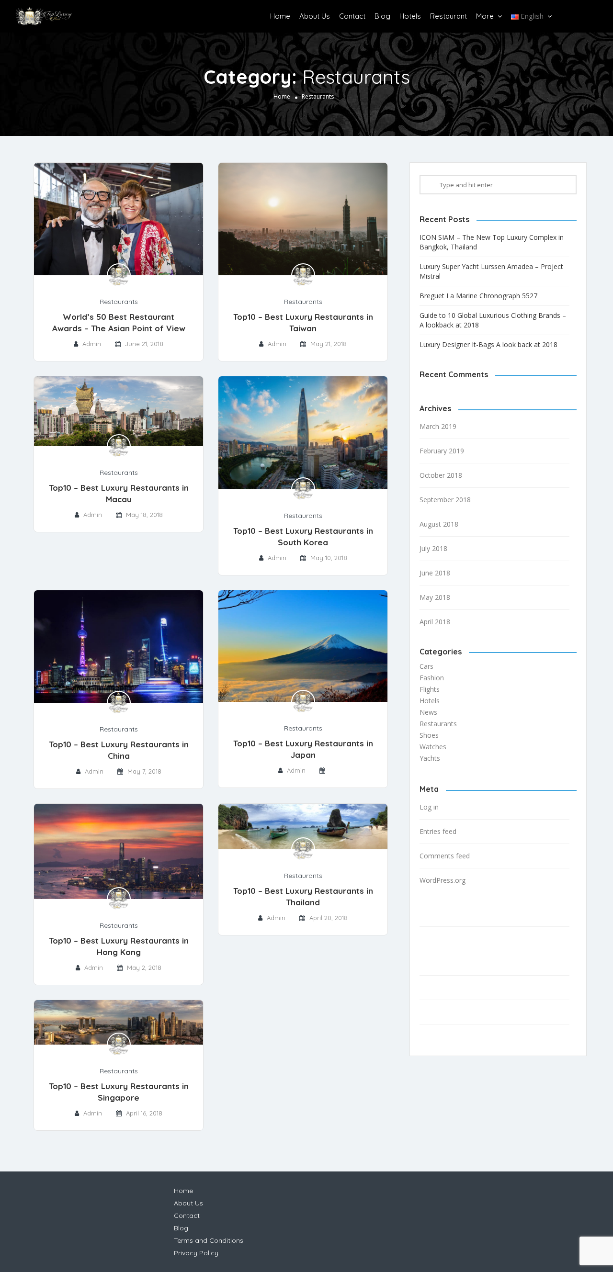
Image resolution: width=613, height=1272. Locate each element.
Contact (352, 16)
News (428, 712)
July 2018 (433, 548)
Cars (426, 666)
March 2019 (438, 426)
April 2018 (435, 621)
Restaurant (448, 16)
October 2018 (441, 475)
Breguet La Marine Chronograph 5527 (478, 295)
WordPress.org (442, 880)
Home (280, 16)
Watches (433, 746)
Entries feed (438, 831)
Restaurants (119, 301)
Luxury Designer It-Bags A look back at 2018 (488, 344)
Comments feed (445, 855)
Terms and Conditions (454, 1012)
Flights (430, 689)
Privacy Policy (442, 1036)
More (485, 16)
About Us (314, 16)
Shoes (429, 735)
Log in (429, 806)
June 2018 (435, 572)
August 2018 (439, 524)
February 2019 (442, 450)
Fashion (432, 677)
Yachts (430, 758)
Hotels (410, 16)
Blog (382, 16)
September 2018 (445, 499)
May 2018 (435, 597)
